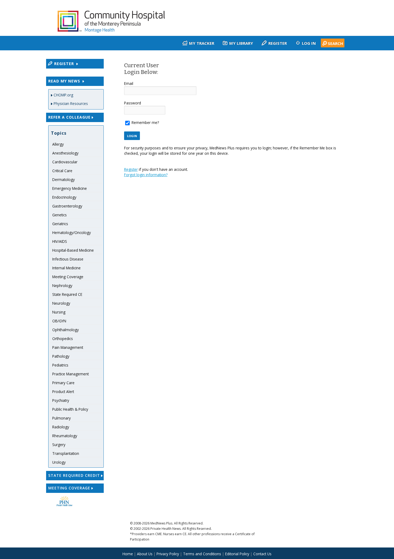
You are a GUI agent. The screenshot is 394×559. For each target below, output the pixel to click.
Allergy (58, 144)
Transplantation (65, 453)
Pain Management (67, 347)
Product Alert (63, 391)
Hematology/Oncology (71, 232)
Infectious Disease (67, 259)
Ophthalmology (65, 329)
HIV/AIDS (59, 241)
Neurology (61, 303)
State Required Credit (74, 475)
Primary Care (63, 382)
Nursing (58, 312)
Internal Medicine (66, 267)
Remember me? (145, 122)
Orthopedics (62, 338)
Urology (59, 462)
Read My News (64, 81)
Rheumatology (64, 435)
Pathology (60, 356)
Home (127, 553)
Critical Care (62, 170)
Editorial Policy (237, 553)
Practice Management (70, 373)
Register (277, 43)
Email (128, 83)
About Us (145, 553)
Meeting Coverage (67, 276)
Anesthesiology (65, 153)
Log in (308, 43)
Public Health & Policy (70, 409)
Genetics (59, 214)
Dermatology (63, 179)
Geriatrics (60, 223)
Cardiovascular (64, 161)
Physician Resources (71, 103)
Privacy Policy (168, 553)
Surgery (58, 444)
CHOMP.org (63, 94)
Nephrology (62, 285)
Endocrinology (64, 197)
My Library (240, 43)
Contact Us (262, 553)
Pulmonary (61, 418)
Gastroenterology (67, 206)
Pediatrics (60, 365)
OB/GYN (59, 320)
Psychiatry (60, 400)
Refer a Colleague (69, 117)
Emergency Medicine (69, 188)
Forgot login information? (146, 174)
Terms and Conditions (202, 553)
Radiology (60, 426)
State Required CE (67, 294)
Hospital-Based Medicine (73, 250)
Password (132, 102)
